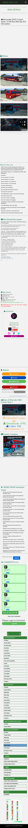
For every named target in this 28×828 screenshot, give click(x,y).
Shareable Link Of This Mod (8, 389)
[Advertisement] (14, 40)
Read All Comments (9, 613)
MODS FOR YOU (10, 2)
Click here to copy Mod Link (19, 391)
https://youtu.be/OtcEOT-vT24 (7, 258)
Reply (7, 572)
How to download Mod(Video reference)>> (18, 396)
